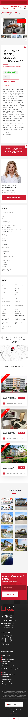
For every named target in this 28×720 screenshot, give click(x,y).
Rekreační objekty (6, 661)
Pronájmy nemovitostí (8, 666)
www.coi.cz (3, 698)
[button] (12, 347)
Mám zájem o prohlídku (14, 197)
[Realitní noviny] (26, 146)
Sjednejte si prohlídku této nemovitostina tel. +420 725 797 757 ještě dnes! (14, 150)
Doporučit (16, 81)
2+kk (16, 12)
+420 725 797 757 (9, 190)
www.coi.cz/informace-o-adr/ (12, 698)
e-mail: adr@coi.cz (23, 698)
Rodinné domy (6, 655)
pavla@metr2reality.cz (10, 192)
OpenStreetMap (24, 360)
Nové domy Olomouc (7, 682)
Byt (12, 12)
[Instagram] (23, 718)
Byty (3, 657)
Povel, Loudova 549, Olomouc (13, 66)
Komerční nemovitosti (8, 659)
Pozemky (4, 663)
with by (14, 714)
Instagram (14, 490)
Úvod (2, 12)
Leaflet (18, 360)
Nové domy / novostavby (8, 674)
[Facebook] (4, 718)
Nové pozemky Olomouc (8, 684)
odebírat (9, 594)
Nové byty (5, 672)
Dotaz (7, 81)
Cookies (14, 711)
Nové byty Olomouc (7, 679)
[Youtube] (14, 718)
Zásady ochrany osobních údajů (14, 710)
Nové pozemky (6, 676)
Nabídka (7, 12)
